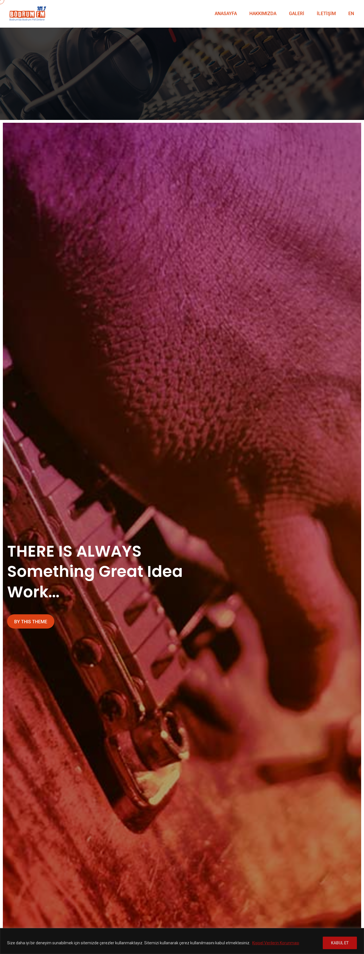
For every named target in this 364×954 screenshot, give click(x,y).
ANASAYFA (226, 13)
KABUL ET (340, 943)
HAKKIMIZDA (262, 13)
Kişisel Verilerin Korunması (275, 943)
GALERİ (296, 13)
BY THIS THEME (30, 621)
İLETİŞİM (326, 13)
